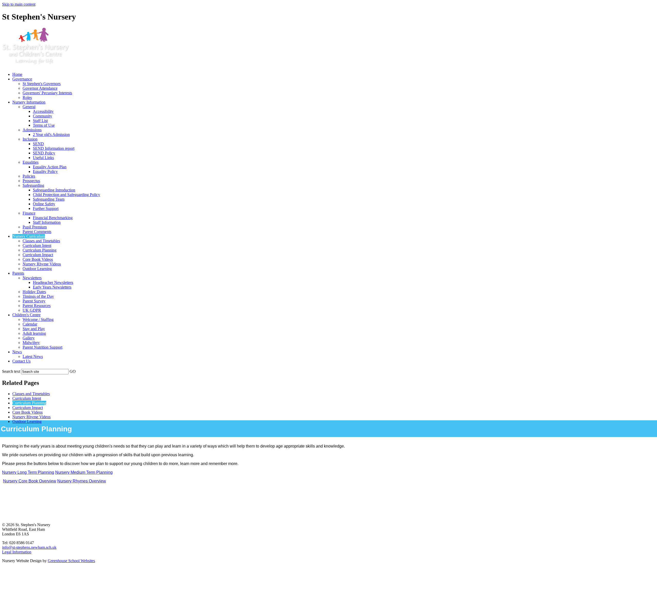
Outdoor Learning (37, 268)
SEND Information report (53, 148)
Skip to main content (18, 4)
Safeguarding (33, 185)
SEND (38, 144)
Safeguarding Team (48, 199)
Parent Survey (34, 301)
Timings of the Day (38, 296)
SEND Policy (44, 153)
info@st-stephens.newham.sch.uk (29, 547)
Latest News (33, 356)
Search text (11, 371)
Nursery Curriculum (28, 236)
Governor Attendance (40, 88)
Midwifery (31, 342)
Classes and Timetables (41, 241)
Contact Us (21, 361)
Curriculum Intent (37, 245)
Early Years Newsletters (52, 287)
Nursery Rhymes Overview (81, 481)
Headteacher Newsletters (53, 282)
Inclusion (30, 139)
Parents (18, 273)
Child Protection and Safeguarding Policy (66, 194)
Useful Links (43, 157)
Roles (27, 97)
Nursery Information (28, 102)
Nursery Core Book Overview (29, 481)
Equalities (30, 162)
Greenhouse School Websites (71, 561)
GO (73, 371)
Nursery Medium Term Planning (84, 472)
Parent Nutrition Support (42, 347)
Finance (29, 213)
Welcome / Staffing (38, 319)
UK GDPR (32, 310)
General (29, 107)
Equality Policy (45, 171)
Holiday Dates (34, 292)
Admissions (32, 130)
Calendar (30, 324)
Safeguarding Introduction (54, 190)
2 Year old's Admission (51, 134)
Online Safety (44, 204)
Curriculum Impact (38, 255)
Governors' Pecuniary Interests (47, 93)
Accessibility (43, 111)
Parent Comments (37, 231)
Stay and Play (34, 329)
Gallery (29, 338)
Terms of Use (44, 125)
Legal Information (16, 552)
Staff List (40, 120)
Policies (29, 176)
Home (17, 74)
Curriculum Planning (39, 250)
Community (42, 116)
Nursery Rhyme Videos (42, 264)
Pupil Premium (35, 227)
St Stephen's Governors (42, 83)
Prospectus (31, 181)
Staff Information (47, 222)
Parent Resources (37, 305)
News (17, 352)
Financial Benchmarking (53, 218)
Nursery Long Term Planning (28, 472)
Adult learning (34, 333)
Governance (22, 79)
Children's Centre (26, 315)
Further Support (46, 208)
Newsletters (32, 278)
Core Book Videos (38, 259)
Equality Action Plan (49, 167)
